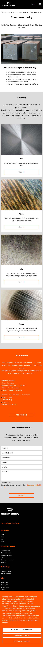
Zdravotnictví (5, 587)
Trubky (3, 557)
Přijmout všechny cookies (22, 630)
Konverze (3, 562)
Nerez (2, 541)
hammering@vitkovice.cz (10, 523)
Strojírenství (4, 585)
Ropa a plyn (4, 582)
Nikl (2, 539)
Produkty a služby (21, 12)
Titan (2, 537)
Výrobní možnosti (6, 573)
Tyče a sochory (5, 550)
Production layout (6, 571)
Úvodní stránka (6, 12)
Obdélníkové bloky (6, 555)
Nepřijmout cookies (22, 641)
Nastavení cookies (22, 635)
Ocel (2, 534)
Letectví (3, 589)
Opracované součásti (7, 560)
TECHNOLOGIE (21, 415)
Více (20, 172)
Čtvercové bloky (5, 553)
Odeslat (21, 495)
